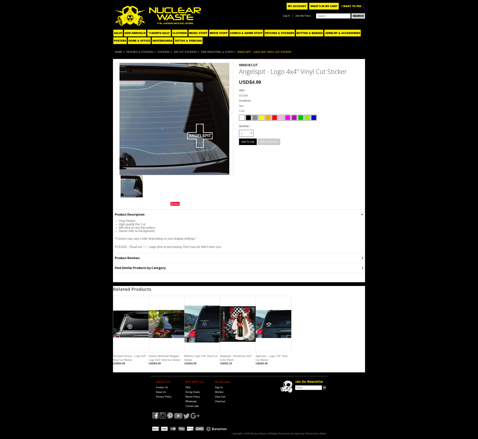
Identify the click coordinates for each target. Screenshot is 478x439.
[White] (242, 116)
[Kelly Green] (301, 116)
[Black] (248, 116)
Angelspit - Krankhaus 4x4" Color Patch (236, 357)
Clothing (180, 33)
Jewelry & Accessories (342, 33)
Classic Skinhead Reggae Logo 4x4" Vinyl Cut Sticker (165, 357)
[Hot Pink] (288, 116)
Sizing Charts (192, 392)
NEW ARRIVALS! (135, 33)
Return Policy (192, 396)
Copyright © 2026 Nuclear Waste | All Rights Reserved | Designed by (268, 433)
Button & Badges (310, 33)
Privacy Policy (164, 396)
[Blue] (314, 116)
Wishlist (219, 392)
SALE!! (118, 33)
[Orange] (268, 116)
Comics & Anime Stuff (246, 33)
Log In (286, 15)
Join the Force (303, 15)
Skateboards (162, 40)
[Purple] (294, 116)
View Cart (220, 396)
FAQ (146, 246)
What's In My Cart (324, 6)
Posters (120, 40)
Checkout (220, 401)
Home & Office (139, 40)
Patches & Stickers (279, 33)
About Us (161, 392)
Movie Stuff (219, 33)
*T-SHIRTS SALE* (159, 33)
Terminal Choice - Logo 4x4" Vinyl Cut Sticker (129, 357)
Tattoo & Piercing (188, 40)
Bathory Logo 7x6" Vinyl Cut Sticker (200, 357)
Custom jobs (192, 406)
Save (176, 203)
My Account (297, 6)
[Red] (274, 116)
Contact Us (162, 387)
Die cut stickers (185, 52)
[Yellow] (261, 116)
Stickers (163, 52)
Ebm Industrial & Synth (217, 52)
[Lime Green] (307, 116)
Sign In (219, 387)
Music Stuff (198, 33)
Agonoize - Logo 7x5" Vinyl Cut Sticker (271, 357)
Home (118, 52)
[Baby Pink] (281, 116)
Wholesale (191, 401)
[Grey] (255, 116)
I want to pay (351, 6)
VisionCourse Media (315, 433)
